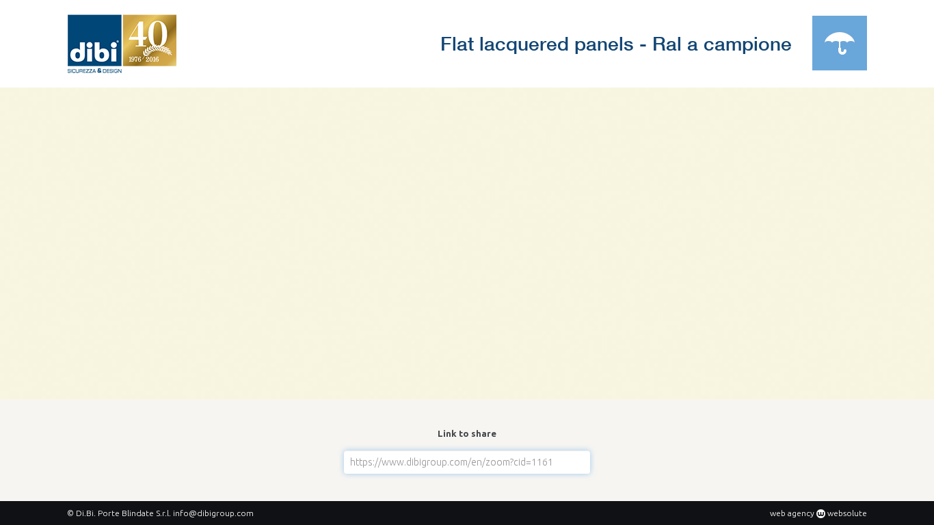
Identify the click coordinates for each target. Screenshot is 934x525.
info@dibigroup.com (213, 513)
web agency (792, 513)
